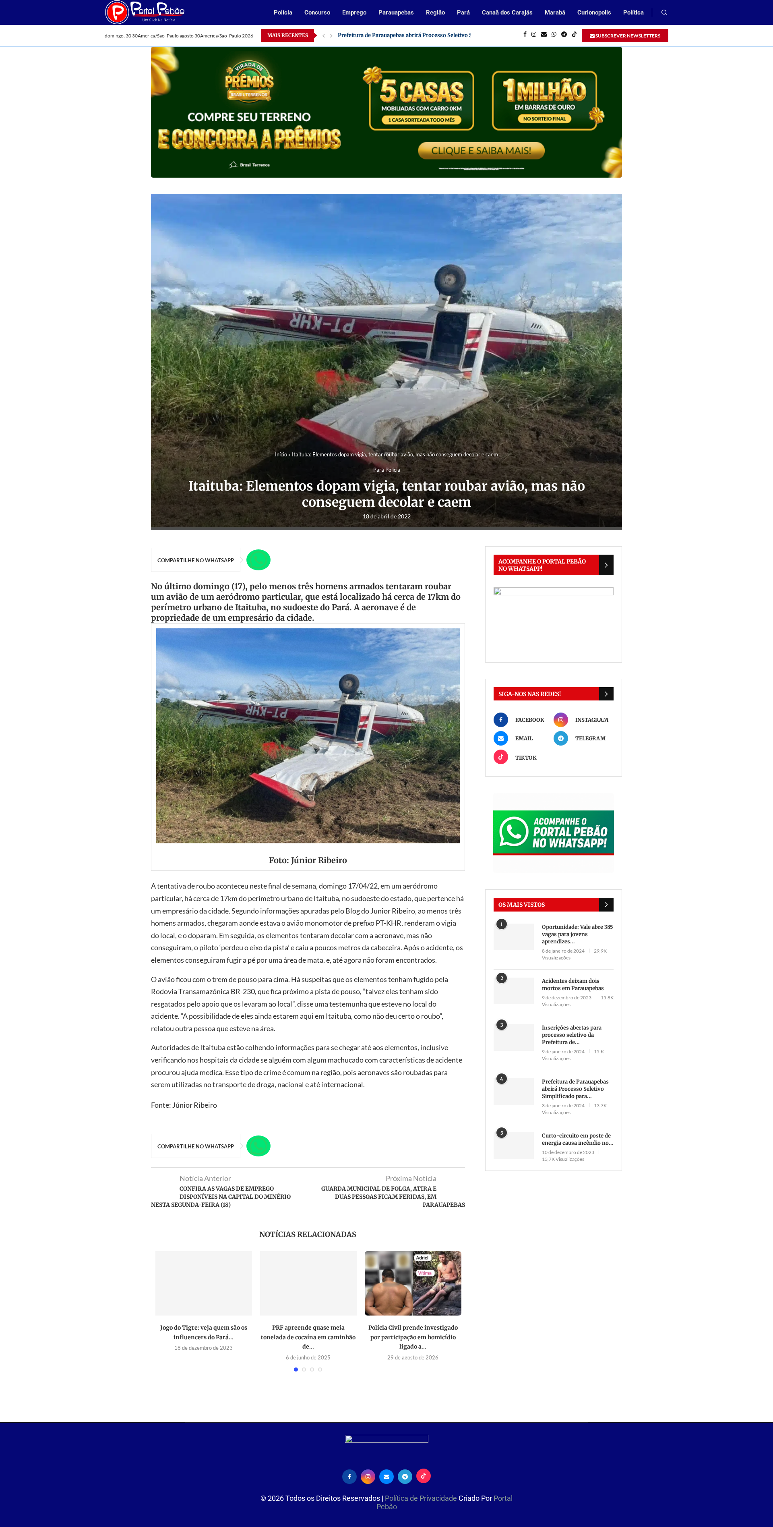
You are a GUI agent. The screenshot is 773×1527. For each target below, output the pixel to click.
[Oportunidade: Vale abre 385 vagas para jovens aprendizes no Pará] (514, 937)
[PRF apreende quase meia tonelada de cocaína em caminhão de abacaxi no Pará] (308, 1283)
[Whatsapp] (554, 35)
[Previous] (323, 35)
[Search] (664, 13)
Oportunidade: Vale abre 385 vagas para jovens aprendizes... (577, 934)
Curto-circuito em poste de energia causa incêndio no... (578, 1139)
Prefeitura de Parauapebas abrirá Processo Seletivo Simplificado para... (575, 1089)
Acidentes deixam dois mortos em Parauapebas (573, 985)
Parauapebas (396, 12)
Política (633, 12)
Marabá (555, 12)
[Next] (331, 35)
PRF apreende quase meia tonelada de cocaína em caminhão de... (308, 1337)
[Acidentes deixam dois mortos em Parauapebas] (514, 991)
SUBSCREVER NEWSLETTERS (627, 36)
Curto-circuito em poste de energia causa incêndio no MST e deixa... (425, 35)
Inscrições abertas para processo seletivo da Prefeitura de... (571, 1035)
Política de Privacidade (422, 1498)
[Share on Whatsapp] (258, 560)
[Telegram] (564, 35)
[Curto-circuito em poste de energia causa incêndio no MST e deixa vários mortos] (514, 1145)
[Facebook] (525, 35)
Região (435, 12)
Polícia (283, 12)
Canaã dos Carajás (507, 12)
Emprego (354, 12)
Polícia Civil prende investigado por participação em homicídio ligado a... (413, 1337)
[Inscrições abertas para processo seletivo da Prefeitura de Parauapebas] (514, 1037)
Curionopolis (594, 12)
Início (281, 454)
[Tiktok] (574, 35)
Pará (463, 12)
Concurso (317, 12)
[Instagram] (534, 35)
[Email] (544, 35)
